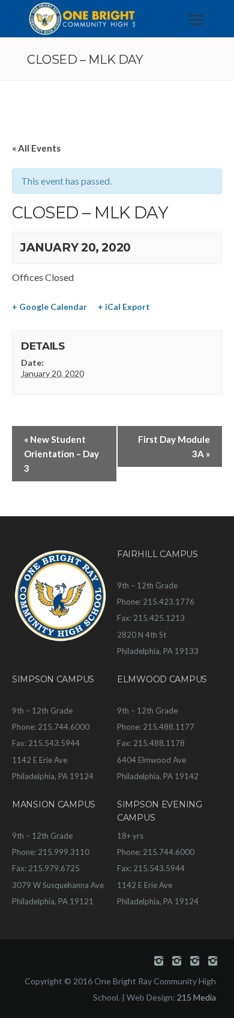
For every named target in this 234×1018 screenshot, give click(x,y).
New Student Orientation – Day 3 (61, 454)
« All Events (36, 148)
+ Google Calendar (49, 306)
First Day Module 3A (174, 446)
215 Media (196, 997)
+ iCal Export (124, 306)
